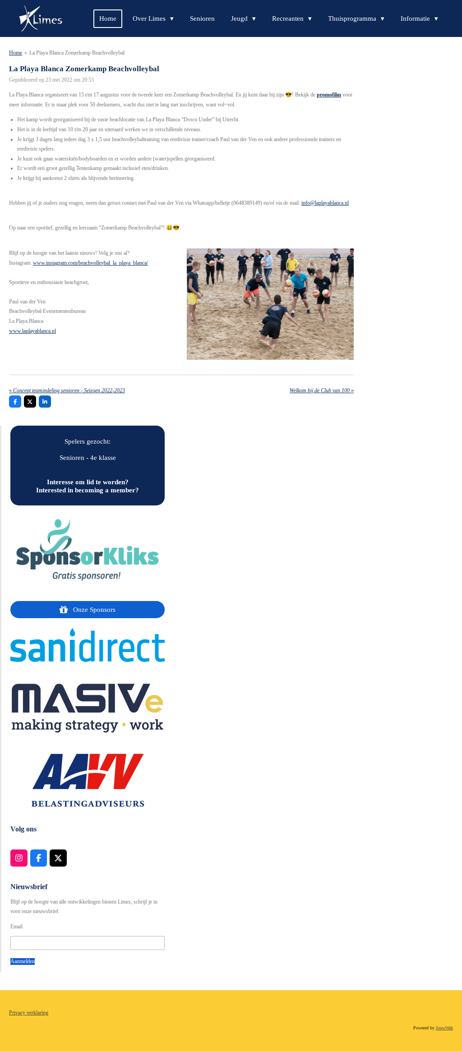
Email (16, 926)
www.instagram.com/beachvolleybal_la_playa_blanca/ (90, 263)
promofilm (329, 95)
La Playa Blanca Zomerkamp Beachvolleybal (77, 53)
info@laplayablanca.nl (325, 203)
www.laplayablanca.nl (32, 331)
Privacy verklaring (28, 1013)
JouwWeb (444, 1027)
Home (15, 53)
